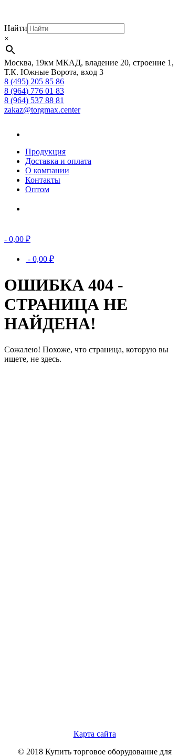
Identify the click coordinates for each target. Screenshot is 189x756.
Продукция (45, 151)
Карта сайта (95, 733)
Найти (15, 28)
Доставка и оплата (58, 161)
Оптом (37, 189)
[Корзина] (41, 208)
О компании (47, 170)
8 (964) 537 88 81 (34, 100)
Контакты (42, 179)
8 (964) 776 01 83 (34, 90)
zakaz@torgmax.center (42, 109)
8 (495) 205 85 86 (34, 81)
